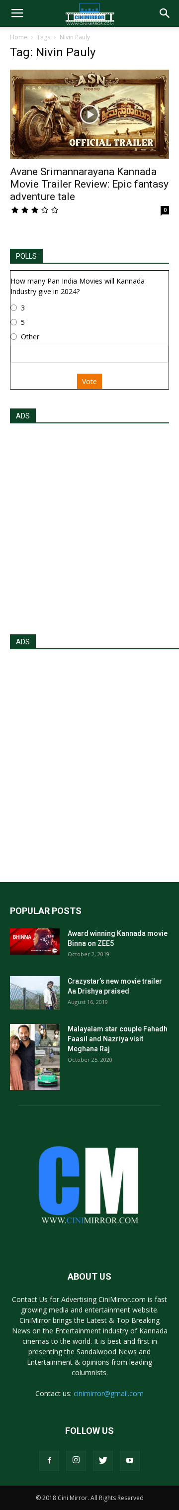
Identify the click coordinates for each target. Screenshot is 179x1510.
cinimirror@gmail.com (109, 1393)
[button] (165, 13)
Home (18, 37)
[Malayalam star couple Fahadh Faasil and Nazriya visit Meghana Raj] (35, 1057)
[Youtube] (130, 1461)
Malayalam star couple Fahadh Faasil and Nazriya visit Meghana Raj (118, 1039)
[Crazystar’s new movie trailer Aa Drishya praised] (35, 992)
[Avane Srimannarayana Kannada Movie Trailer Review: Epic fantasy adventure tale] (89, 114)
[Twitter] (103, 1461)
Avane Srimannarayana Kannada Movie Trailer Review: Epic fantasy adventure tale (89, 184)
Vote (89, 381)
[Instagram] (76, 1461)
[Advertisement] (89, 525)
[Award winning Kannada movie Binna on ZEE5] (35, 941)
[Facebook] (49, 1461)
